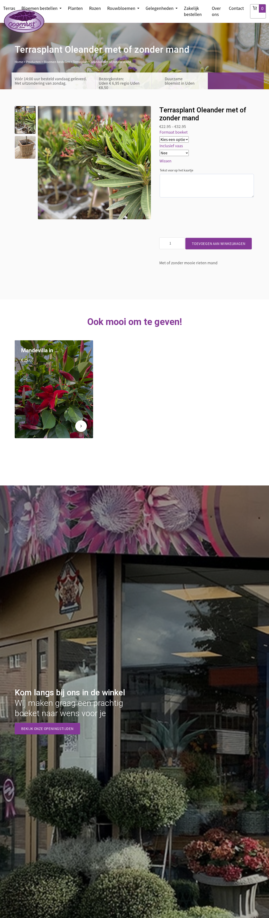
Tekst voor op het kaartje (176, 170)
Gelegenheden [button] (160, 8)
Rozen (95, 8)
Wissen (165, 161)
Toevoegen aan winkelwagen (218, 243)
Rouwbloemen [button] (121, 8)
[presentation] (41, 162)
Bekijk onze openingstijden (47, 728)
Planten (75, 8)
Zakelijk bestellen (193, 11)
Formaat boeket (174, 132)
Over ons (216, 11)
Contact (236, 8)
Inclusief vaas (171, 146)
